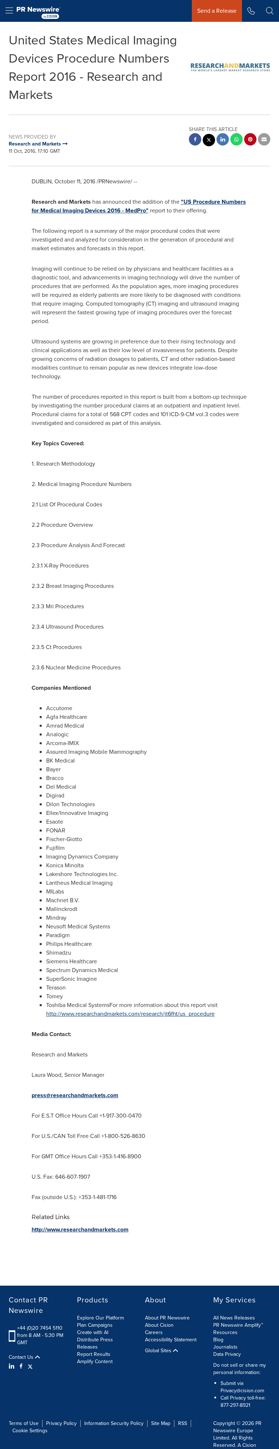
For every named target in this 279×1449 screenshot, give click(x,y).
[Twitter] (30, 1366)
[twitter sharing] (209, 141)
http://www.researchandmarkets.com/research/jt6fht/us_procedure (130, 1014)
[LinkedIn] (12, 1366)
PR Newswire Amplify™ (238, 1325)
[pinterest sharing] (250, 140)
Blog (218, 1339)
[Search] (269, 11)
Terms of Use (24, 1423)
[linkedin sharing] (223, 140)
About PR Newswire (167, 1318)
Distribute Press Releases (95, 1343)
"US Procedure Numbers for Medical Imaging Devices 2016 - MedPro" (139, 206)
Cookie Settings (30, 1430)
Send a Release (216, 11)
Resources (225, 1332)
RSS (182, 1423)
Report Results (93, 1354)
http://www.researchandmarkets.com (80, 1229)
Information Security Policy (113, 1423)
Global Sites (159, 1350)
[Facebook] (21, 1366)
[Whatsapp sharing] (236, 140)
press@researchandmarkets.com (75, 1095)
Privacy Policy (61, 1423)
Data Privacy (227, 1354)
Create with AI (92, 1332)
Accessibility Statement (171, 1339)
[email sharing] (264, 140)
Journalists (225, 1347)
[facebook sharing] (195, 140)
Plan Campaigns (95, 1325)
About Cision (159, 1325)
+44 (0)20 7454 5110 (39, 1328)
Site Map (160, 1423)
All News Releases (234, 1318)
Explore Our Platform (100, 1318)
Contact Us (22, 1357)
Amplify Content (95, 1361)
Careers (154, 1332)
